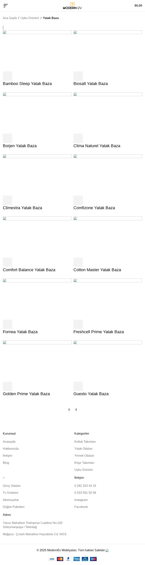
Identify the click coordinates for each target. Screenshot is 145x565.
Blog (6, 462)
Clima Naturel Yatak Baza (96, 145)
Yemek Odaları (84, 455)
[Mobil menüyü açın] (5, 5)
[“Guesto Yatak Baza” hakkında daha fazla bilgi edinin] (78, 386)
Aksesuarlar (11, 499)
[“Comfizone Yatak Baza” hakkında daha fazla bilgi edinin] (78, 200)
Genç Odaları (12, 485)
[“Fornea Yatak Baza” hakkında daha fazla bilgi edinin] (7, 324)
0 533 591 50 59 (85, 492)
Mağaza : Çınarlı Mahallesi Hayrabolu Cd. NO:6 (34, 534)
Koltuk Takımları (85, 441)
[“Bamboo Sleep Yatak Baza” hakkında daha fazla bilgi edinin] (7, 76)
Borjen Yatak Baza (20, 145)
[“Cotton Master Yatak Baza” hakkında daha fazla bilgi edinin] (78, 262)
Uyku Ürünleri (30, 18)
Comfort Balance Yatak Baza (29, 269)
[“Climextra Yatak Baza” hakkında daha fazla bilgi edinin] (7, 200)
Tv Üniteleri (10, 492)
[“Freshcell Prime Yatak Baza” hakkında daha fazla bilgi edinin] (78, 324)
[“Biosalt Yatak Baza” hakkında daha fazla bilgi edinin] (78, 76)
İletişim (7, 455)
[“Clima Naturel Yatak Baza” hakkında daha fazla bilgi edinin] (78, 138)
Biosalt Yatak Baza (90, 83)
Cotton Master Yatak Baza (97, 269)
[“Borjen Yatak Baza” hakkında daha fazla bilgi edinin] (7, 138)
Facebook (81, 506)
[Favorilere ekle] (17, 76)
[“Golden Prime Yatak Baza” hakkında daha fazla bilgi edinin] (7, 386)
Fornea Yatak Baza (20, 331)
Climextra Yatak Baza (22, 207)
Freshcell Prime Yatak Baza (98, 331)
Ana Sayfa (10, 18)
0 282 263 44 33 (85, 485)
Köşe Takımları (84, 462)
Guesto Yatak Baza (91, 393)
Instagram (81, 499)
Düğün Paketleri (14, 506)
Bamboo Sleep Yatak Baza (27, 83)
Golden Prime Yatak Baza (26, 393)
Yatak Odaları (83, 448)
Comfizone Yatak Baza (94, 207)
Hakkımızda (11, 448)
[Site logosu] (72, 5)
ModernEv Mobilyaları (61, 550)
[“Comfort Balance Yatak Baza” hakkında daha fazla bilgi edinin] (7, 262)
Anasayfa (9, 441)
